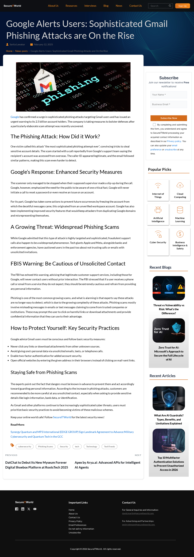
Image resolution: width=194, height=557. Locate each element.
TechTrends (109, 446)
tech (77, 446)
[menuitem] (53, 6)
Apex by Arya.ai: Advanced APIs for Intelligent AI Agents (107, 464)
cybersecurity (24, 446)
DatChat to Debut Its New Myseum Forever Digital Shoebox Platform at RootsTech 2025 (36, 464)
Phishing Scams (45, 446)
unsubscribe (171, 149)
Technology (91, 446)
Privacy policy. (174, 141)
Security (64, 446)
